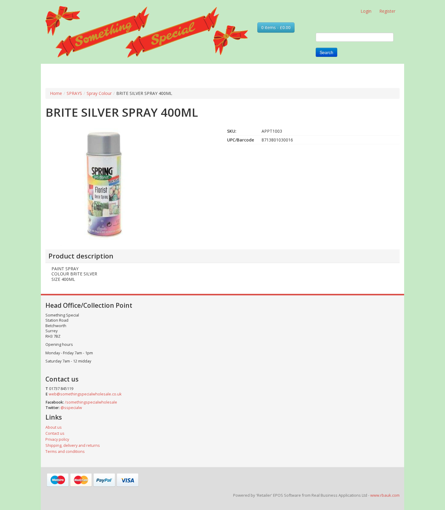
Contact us (54, 433)
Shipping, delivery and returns (72, 445)
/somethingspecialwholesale (91, 402)
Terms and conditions (65, 451)
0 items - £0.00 (276, 27)
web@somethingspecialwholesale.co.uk (85, 394)
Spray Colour (99, 93)
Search (326, 52)
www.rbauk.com (385, 495)
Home (56, 93)
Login (366, 11)
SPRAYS (74, 93)
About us (53, 427)
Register (387, 11)
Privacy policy (57, 439)
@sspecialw (71, 407)
